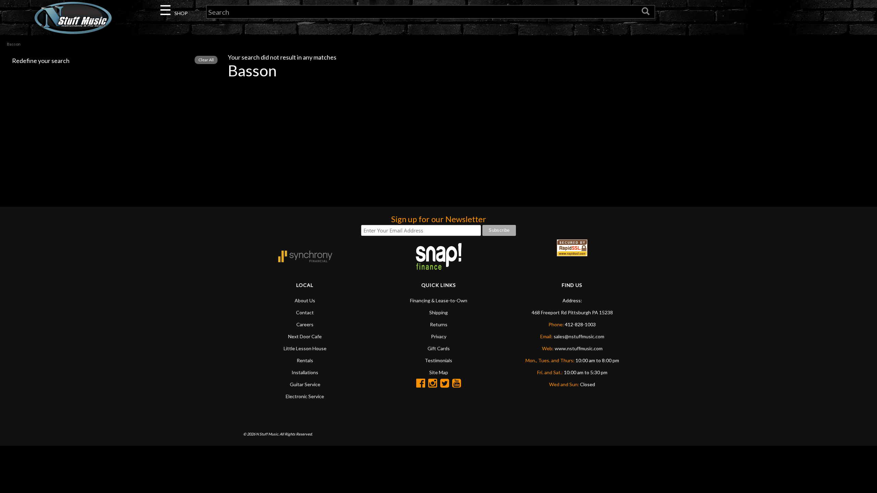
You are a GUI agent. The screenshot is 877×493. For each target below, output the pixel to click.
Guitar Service (305, 384)
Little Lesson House (305, 348)
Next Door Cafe (305, 336)
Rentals (305, 360)
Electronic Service (305, 396)
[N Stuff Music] (73, 18)
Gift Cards (439, 348)
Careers (304, 324)
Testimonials (438, 360)
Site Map (438, 372)
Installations (305, 372)
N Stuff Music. (267, 434)
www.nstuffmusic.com (579, 348)
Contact (305, 312)
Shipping (438, 312)
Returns (438, 324)
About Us (305, 300)
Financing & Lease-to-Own (438, 300)
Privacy (438, 336)
